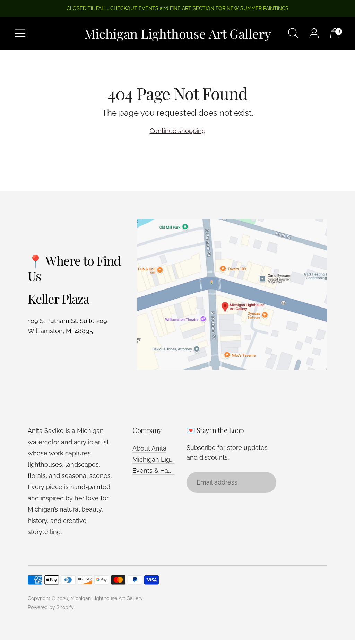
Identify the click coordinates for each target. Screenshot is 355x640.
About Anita (149, 448)
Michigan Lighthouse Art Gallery (106, 598)
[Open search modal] (293, 33)
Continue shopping (178, 130)
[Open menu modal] (20, 33)
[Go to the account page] (314, 33)
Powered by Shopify (51, 607)
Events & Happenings (164, 470)
